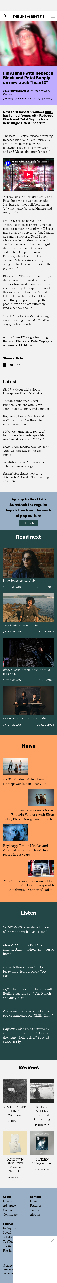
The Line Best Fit (28, 16)
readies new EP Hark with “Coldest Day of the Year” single (26, 451)
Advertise (9, 1206)
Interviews (12, 587)
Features (36, 1206)
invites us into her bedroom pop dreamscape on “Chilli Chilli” (28, 1013)
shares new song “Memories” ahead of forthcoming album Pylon (26, 478)
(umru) (47, 98)
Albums (35, 1215)
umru (49, 112)
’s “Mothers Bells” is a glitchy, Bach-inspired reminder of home (28, 949)
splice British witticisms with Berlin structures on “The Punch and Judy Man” (28, 993)
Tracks (34, 1210)
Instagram (10, 1228)
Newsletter (10, 1201)
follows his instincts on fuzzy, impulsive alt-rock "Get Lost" (25, 971)
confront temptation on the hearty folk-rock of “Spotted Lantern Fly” (26, 1035)
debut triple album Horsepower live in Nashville (22, 392)
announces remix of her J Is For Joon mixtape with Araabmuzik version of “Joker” (23, 436)
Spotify (7, 1233)
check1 (44, 152)
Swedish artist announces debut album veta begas (25, 464)
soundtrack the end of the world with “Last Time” (27, 929)
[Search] (4, 16)
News (8, 98)
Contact (8, 1210)
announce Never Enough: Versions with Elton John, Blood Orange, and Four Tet (26, 405)
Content (35, 1196)
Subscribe (28, 523)
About (7, 1196)
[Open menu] (53, 16)
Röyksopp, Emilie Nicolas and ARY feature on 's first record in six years (24, 420)
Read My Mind (35, 320)
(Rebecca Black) (27, 98)
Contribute (10, 1215)
